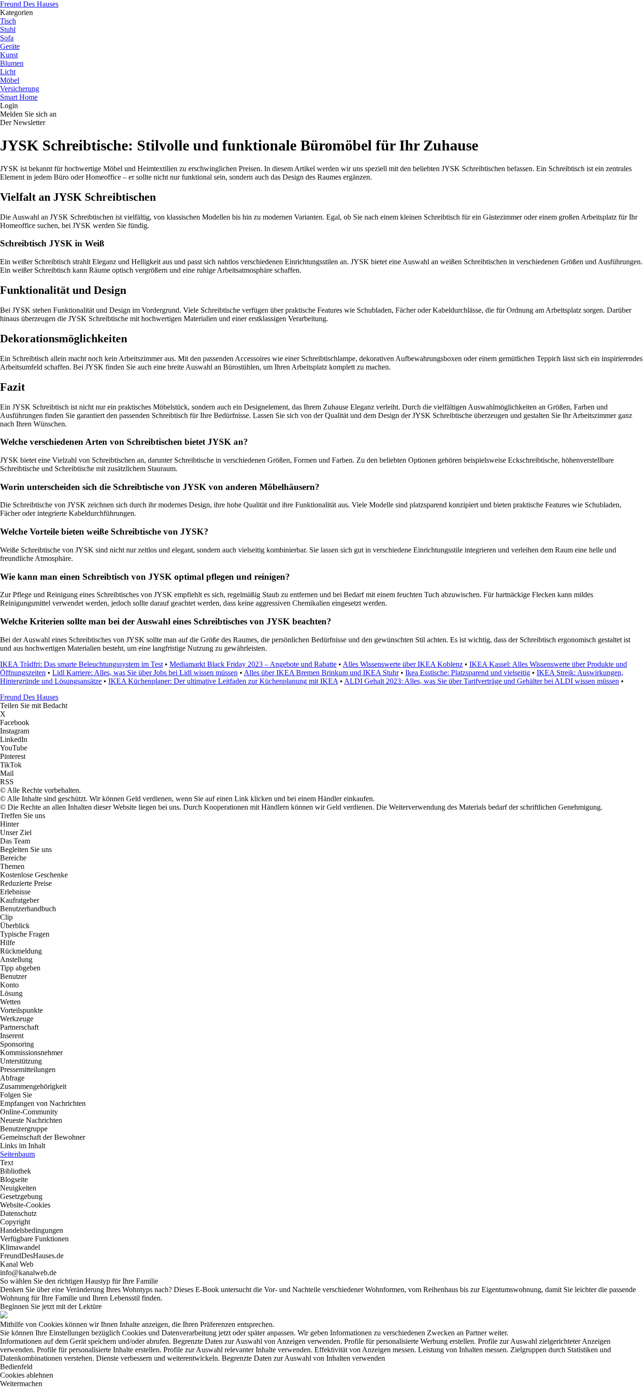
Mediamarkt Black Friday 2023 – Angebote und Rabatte (253, 664)
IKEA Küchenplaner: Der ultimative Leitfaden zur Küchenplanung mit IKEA (223, 681)
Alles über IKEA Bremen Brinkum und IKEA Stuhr (321, 673)
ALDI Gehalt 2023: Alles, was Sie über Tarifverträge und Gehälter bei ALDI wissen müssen (481, 681)
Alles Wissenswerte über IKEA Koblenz (403, 664)
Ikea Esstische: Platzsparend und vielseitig (467, 673)
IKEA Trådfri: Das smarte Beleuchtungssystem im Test (81, 664)
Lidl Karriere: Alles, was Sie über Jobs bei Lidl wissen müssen (145, 673)
